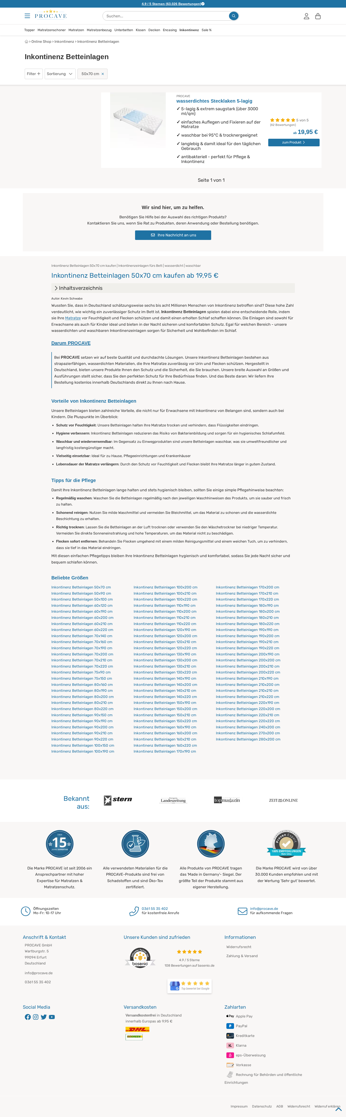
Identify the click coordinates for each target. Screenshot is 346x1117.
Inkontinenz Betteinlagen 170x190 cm (165, 751)
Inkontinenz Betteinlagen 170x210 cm (247, 593)
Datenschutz (262, 1106)
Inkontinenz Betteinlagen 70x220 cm (82, 666)
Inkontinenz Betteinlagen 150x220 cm (165, 721)
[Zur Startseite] (51, 14)
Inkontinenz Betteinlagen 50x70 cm (81, 587)
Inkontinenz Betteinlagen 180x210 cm (247, 618)
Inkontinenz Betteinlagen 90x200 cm (82, 727)
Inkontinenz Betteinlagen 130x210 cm (165, 666)
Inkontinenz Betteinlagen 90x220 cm (82, 739)
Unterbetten (123, 30)
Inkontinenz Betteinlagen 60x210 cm (81, 624)
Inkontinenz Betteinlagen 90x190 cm (81, 721)
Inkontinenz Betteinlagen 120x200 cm (165, 636)
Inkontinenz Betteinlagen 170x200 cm (247, 587)
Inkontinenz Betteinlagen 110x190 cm (164, 605)
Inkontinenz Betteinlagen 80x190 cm (82, 690)
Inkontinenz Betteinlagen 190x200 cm (247, 636)
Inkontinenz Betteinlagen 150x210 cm (165, 715)
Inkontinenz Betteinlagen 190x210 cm (247, 642)
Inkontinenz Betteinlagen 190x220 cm (247, 648)
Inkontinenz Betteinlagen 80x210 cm (82, 703)
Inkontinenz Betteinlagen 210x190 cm (247, 678)
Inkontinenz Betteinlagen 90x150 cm (81, 715)
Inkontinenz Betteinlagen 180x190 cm (247, 605)
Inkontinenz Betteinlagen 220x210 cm (247, 715)
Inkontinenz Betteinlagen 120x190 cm (165, 630)
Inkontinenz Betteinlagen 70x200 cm (82, 654)
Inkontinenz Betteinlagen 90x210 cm (81, 733)
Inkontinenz (189, 30)
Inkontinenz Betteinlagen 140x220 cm (165, 697)
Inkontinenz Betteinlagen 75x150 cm (81, 678)
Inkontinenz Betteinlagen (98, 41)
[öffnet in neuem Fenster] (189, 986)
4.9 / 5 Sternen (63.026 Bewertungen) (171, 4)
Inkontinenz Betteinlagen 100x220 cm (165, 599)
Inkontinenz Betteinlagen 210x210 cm (247, 690)
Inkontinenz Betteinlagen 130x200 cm (165, 660)
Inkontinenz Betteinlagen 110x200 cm (165, 611)
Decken (154, 30)
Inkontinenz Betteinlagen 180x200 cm (248, 611)
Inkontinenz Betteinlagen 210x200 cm (247, 685)
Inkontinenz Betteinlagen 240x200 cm (248, 727)
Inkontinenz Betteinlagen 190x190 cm (247, 630)
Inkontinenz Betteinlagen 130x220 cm (165, 672)
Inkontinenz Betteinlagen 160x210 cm (165, 739)
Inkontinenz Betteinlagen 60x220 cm (82, 630)
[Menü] (28, 15)
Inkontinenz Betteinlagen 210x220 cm (247, 697)
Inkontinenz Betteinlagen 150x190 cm (165, 703)
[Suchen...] (234, 16)
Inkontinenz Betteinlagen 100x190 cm (82, 751)
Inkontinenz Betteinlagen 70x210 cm (81, 660)
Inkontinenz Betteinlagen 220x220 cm (248, 721)
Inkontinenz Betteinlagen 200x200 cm (248, 660)
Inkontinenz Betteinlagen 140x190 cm (165, 678)
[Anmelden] (306, 16)
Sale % (207, 30)
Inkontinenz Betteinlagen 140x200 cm (165, 685)
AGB (279, 1106)
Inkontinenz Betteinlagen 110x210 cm (164, 618)
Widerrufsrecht (238, 947)
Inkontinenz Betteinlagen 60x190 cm (81, 611)
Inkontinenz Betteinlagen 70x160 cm (81, 642)
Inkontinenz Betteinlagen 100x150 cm (82, 745)
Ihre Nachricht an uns (176, 235)
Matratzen (76, 30)
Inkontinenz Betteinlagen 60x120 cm (81, 605)
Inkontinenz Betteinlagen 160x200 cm (165, 733)
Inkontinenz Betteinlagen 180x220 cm (247, 624)
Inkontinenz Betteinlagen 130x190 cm (165, 654)
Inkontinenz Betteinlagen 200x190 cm (247, 654)
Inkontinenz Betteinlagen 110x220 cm (165, 624)
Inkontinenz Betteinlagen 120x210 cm (165, 642)
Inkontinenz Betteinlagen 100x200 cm (165, 587)
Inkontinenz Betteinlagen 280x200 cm (248, 739)
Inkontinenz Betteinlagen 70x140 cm (81, 636)
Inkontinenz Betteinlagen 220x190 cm (247, 703)
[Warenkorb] (317, 16)
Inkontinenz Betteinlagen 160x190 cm (165, 727)
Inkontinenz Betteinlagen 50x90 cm (81, 593)
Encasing (170, 30)
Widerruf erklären (327, 1106)
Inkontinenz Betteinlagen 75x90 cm (81, 672)
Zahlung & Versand (242, 956)
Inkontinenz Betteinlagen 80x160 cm (82, 685)
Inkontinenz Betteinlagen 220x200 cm (248, 709)
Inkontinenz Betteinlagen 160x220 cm (165, 745)
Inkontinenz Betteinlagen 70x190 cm (81, 648)
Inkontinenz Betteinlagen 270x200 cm (248, 733)
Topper (29, 30)
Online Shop (41, 41)
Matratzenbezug (99, 30)
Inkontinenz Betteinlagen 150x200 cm (165, 709)
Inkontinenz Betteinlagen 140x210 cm (165, 690)
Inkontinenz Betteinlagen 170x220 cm (247, 599)
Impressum (239, 1106)
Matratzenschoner (52, 30)
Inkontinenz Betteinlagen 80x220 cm (82, 709)
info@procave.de (264, 909)
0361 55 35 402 (155, 909)
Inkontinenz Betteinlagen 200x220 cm (248, 672)
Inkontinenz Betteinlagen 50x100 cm (82, 599)
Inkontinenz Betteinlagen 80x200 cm (82, 697)
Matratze (73, 318)
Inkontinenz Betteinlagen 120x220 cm (165, 648)
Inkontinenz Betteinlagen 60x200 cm (82, 618)
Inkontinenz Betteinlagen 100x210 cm (165, 593)
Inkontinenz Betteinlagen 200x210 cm (247, 666)
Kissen (141, 30)
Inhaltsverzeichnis (80, 288)
